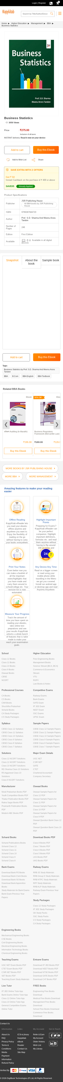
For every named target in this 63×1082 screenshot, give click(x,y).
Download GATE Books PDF (45, 976)
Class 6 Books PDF (41, 850)
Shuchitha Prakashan (11, 706)
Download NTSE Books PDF (45, 972)
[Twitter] (55, 1036)
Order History (39, 1042)
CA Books (6, 696)
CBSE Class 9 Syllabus (12, 739)
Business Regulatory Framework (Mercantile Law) (46, 432)
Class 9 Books (8, 669)
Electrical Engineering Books (14, 946)
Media (4, 1052)
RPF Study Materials (42, 883)
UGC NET (37, 759)
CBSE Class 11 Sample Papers (47, 732)
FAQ (3, 1038)
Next (57, 424)
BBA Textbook (44, 376)
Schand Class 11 (9, 850)
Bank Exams (38, 699)
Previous (6, 424)
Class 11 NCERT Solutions (13, 762)
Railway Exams (40, 696)
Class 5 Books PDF (41, 853)
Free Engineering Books (43, 659)
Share (40, 160)
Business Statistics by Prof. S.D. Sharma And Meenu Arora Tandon (29, 370)
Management (37, 23)
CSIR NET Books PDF (11, 972)
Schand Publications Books (14, 843)
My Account (38, 1038)
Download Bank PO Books (13, 872)
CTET (35, 769)
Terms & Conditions (6, 1047)
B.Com (15, 376)
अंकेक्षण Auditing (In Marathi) (15, 431)
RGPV (36, 680)
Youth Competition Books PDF (15, 795)
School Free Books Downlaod (46, 1009)
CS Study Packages (10, 717)
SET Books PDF (9, 976)
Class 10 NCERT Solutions (13, 766)
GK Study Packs (40, 913)
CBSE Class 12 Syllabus (12, 729)
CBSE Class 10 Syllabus (12, 736)
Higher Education (19, 23)
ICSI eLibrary (23, 1034)
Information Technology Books (15, 950)
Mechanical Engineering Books (15, 935)
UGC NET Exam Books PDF (14, 965)
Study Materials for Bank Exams (15, 890)
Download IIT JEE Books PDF (46, 965)
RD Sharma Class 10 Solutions (15, 769)
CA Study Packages (10, 713)
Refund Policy (8, 1063)
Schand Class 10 (9, 853)
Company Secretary (42, 776)
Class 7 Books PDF (41, 846)
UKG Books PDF (40, 861)
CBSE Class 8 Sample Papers (46, 743)
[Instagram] (55, 1044)
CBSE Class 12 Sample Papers (47, 729)
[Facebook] (51, 1036)
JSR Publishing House (31, 201)
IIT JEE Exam (39, 706)
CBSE (4, 677)
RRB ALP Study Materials (44, 887)
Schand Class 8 (9, 861)
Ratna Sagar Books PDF (12, 802)
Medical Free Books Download (46, 998)
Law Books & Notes (41, 684)
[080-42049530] (51, 3)
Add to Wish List (19, 160)
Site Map (21, 1052)
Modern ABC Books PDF (12, 813)
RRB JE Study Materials (43, 872)
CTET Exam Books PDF (12, 969)
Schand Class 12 (9, 846)
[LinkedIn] (51, 1044)
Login (34, 3)
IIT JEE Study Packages (43, 909)
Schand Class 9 (9, 857)
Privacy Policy (8, 1042)
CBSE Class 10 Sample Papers (47, 736)
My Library (37, 1049)
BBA (49, 23)
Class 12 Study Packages (44, 906)
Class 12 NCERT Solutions (13, 759)
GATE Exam (38, 703)
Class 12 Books (8, 659)
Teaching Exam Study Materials (15, 979)
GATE (35, 766)
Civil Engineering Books (12, 942)
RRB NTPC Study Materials (45, 880)
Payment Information (6, 1058)
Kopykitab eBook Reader (21, 1041)
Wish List (37, 1045)
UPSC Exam (38, 717)
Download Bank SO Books (13, 880)
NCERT (5, 680)
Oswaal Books (8, 673)
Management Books (42, 662)
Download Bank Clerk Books (14, 876)
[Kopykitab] (8, 11)
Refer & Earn (38, 1034)
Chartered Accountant (42, 773)
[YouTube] (58, 1036)
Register (42, 3)
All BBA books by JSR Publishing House (38, 204)
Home (4, 23)
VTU (35, 677)
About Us (6, 1034)
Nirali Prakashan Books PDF (14, 792)
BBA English (28, 376)
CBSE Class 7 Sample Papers (46, 747)
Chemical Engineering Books (14, 953)
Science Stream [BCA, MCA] (45, 666)
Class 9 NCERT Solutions (13, 780)
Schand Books (8, 710)
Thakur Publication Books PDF (15, 799)
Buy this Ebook (18, 451)
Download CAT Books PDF (45, 979)
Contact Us (5, 1023)
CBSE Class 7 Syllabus (12, 747)
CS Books (6, 699)
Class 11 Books (8, 662)
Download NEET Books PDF (45, 969)
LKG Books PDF (40, 857)
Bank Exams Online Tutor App (15, 995)
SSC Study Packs (40, 916)
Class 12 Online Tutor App (13, 998)
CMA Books (7, 703)
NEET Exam (38, 710)
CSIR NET (37, 762)
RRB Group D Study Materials (46, 876)
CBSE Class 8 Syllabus (12, 743)
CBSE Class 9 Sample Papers (46, 739)
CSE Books (7, 939)
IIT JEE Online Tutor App (12, 991)
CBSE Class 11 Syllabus (12, 732)
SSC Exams (38, 713)
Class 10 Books (8, 666)
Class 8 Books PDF (41, 843)
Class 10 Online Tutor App (13, 1002)
